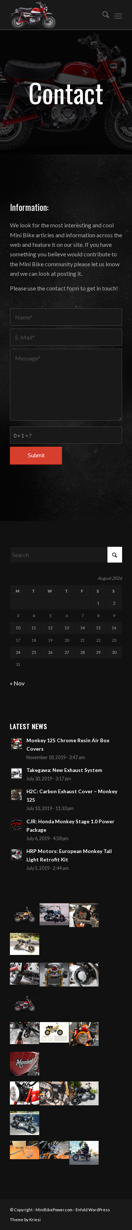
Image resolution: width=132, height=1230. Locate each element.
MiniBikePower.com (54, 1209)
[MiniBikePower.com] (55, 15)
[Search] (102, 15)
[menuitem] (102, 15)
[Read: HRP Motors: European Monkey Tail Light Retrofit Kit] (16, 854)
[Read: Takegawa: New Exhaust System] (16, 773)
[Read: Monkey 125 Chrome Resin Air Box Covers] (16, 743)
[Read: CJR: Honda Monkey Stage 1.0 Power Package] (16, 824)
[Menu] (118, 15)
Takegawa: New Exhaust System (64, 770)
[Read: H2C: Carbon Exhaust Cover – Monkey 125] (16, 794)
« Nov (17, 683)
